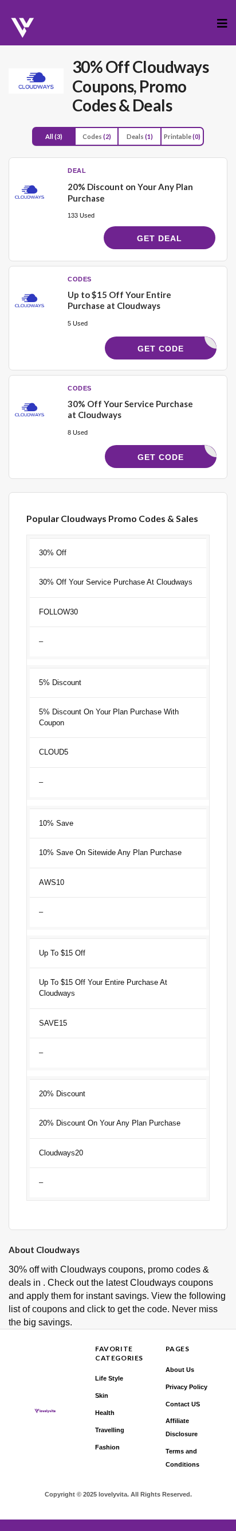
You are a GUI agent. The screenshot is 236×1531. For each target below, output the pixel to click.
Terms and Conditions (182, 1458)
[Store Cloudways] (36, 81)
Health (105, 1412)
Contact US (183, 1404)
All (53, 136)
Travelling (109, 1429)
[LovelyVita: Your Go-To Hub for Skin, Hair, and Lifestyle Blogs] (23, 27)
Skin (101, 1395)
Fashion (107, 1447)
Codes (96, 136)
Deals (140, 136)
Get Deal (159, 238)
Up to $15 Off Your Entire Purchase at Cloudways (119, 300)
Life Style (109, 1378)
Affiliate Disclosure (182, 1427)
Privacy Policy (186, 1386)
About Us (180, 1369)
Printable (182, 136)
